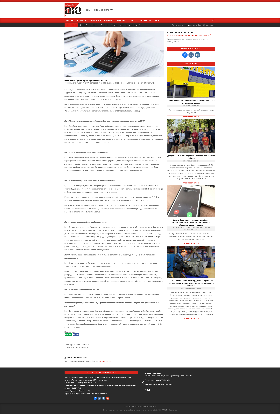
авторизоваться (105, 361)
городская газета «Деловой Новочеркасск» (200, 25)
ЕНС (133, 83)
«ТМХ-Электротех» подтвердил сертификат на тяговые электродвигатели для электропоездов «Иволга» (191, 283)
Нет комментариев (148, 83)
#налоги (128, 83)
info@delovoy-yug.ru (165, 385)
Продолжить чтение (191, 117)
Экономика (107, 83)
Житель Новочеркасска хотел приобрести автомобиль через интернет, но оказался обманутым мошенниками (191, 222)
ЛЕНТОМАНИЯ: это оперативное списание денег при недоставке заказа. (191, 101)
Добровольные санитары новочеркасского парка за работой (191, 157)
